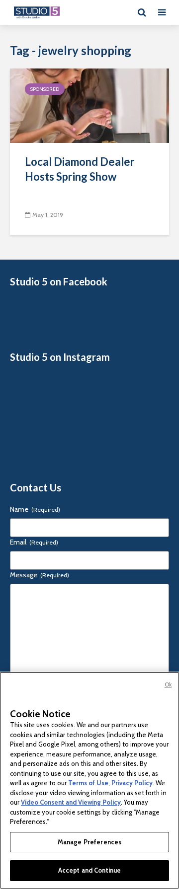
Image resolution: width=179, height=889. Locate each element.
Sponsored (44, 89)
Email (34, 542)
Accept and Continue (89, 870)
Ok (168, 684)
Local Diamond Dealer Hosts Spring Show (80, 169)
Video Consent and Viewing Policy (71, 802)
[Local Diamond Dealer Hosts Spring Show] (89, 105)
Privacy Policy (132, 783)
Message (39, 574)
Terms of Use (88, 783)
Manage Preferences (89, 842)
